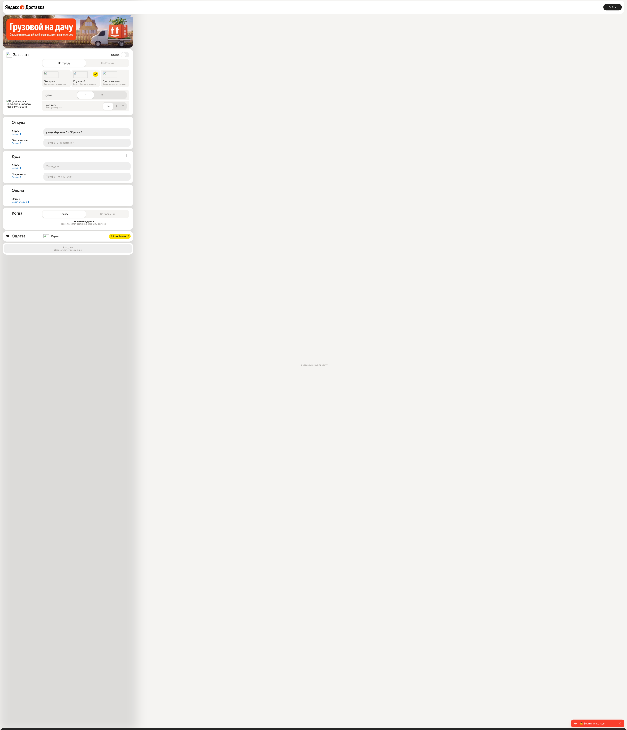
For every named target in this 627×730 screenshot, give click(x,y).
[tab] (64, 63)
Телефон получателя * (59, 176)
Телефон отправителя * (60, 142)
